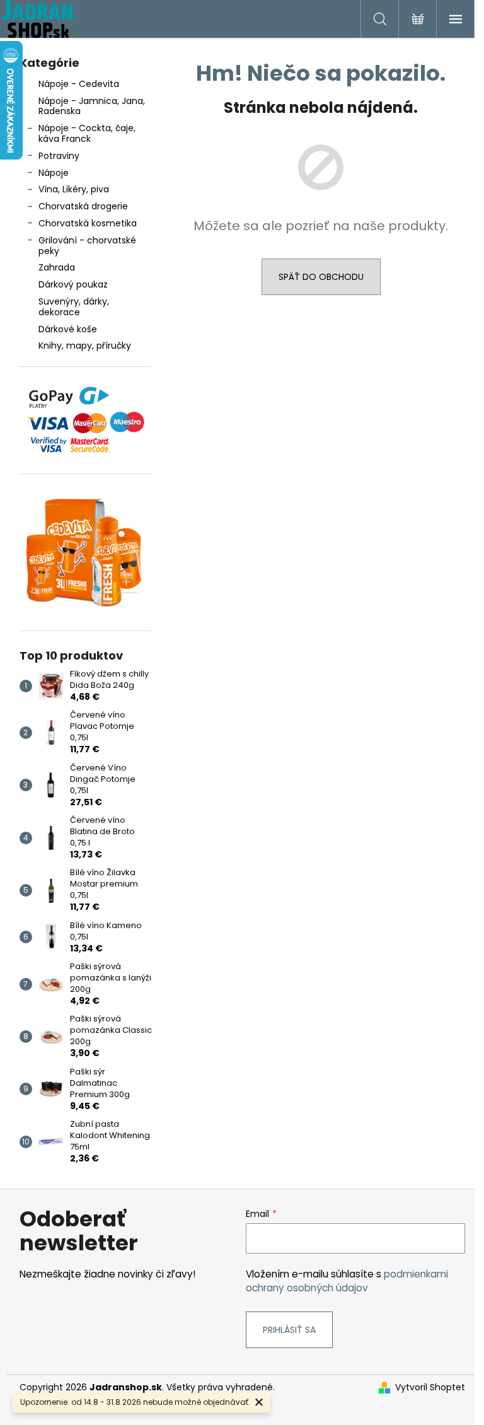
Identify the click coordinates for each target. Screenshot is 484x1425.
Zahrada (56, 267)
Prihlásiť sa (289, 1329)
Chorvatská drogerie (83, 206)
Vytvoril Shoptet (430, 1387)
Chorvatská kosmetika (87, 223)
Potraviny (58, 155)
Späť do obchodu (321, 276)
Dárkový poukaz (73, 284)
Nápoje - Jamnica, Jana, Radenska (91, 106)
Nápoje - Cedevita (78, 84)
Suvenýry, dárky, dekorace (73, 306)
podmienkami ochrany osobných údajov (347, 1280)
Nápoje (53, 172)
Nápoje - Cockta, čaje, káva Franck (86, 133)
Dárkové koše (67, 329)
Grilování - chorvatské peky (87, 245)
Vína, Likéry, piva (73, 189)
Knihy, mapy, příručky (84, 345)
